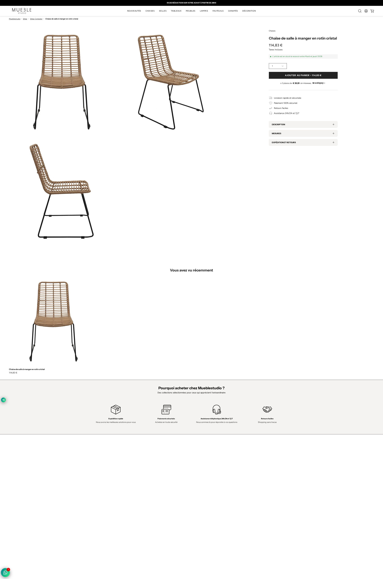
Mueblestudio (14, 19)
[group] (191, 3)
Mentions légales (202, 494)
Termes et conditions (204, 481)
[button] (150, 11)
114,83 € (13, 373)
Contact (124, 485)
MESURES (276, 133)
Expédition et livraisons (131, 490)
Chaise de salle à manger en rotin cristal (27, 369)
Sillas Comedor (36, 19)
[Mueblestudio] (21, 11)
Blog (122, 503)
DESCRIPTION (278, 124)
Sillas (25, 19)
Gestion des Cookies (204, 490)
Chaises (272, 31)
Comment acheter (129, 494)
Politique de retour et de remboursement (213, 499)
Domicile (124, 476)
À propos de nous (128, 481)
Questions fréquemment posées (135, 499)
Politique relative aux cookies (208, 485)
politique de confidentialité (207, 476)
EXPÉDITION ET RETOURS (284, 142)
